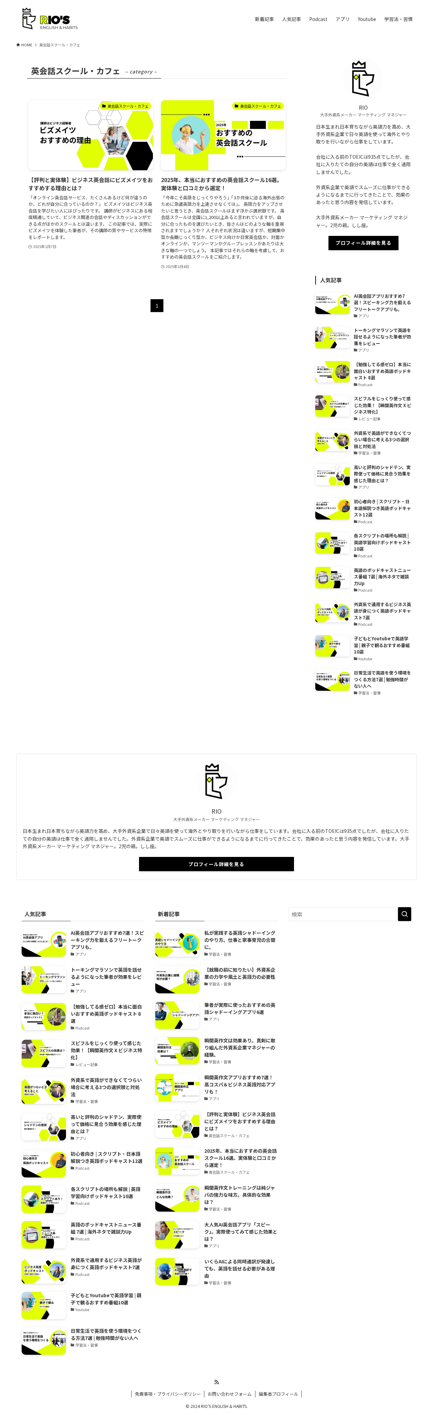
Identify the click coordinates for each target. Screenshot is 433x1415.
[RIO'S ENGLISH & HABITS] (50, 18)
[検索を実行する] (404, 914)
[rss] (216, 1382)
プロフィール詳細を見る (363, 242)
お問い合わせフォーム (230, 1394)
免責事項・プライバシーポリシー (168, 1394)
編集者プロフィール (278, 1394)
